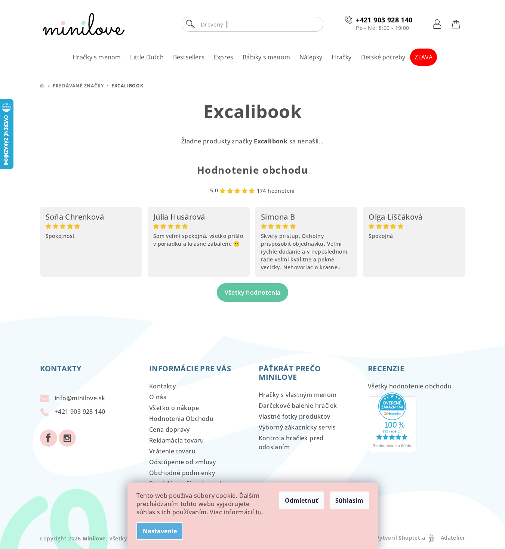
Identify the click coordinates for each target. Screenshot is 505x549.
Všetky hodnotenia (253, 292)
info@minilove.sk (80, 398)
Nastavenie (160, 531)
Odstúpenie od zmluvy (182, 462)
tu (259, 512)
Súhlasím (349, 500)
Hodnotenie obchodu (252, 170)
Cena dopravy (169, 429)
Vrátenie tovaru (172, 451)
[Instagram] (67, 438)
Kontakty (162, 386)
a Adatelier (443, 537)
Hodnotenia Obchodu (181, 419)
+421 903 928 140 (384, 20)
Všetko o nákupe (174, 408)
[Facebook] (48, 438)
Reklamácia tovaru (176, 440)
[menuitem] (97, 57)
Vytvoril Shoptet (398, 537)
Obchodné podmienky (182, 473)
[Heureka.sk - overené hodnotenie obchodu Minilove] (392, 422)
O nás (157, 397)
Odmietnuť (301, 500)
